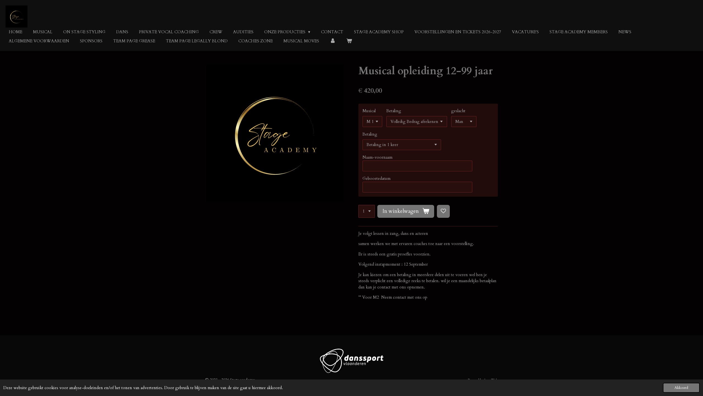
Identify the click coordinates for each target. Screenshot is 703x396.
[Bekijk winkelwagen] (349, 41)
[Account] (333, 41)
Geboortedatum (376, 178)
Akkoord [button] (681, 387)
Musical (369, 111)
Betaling (393, 111)
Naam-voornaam (377, 157)
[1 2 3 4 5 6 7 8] (366, 211)
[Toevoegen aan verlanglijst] (443, 211)
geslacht (458, 111)
